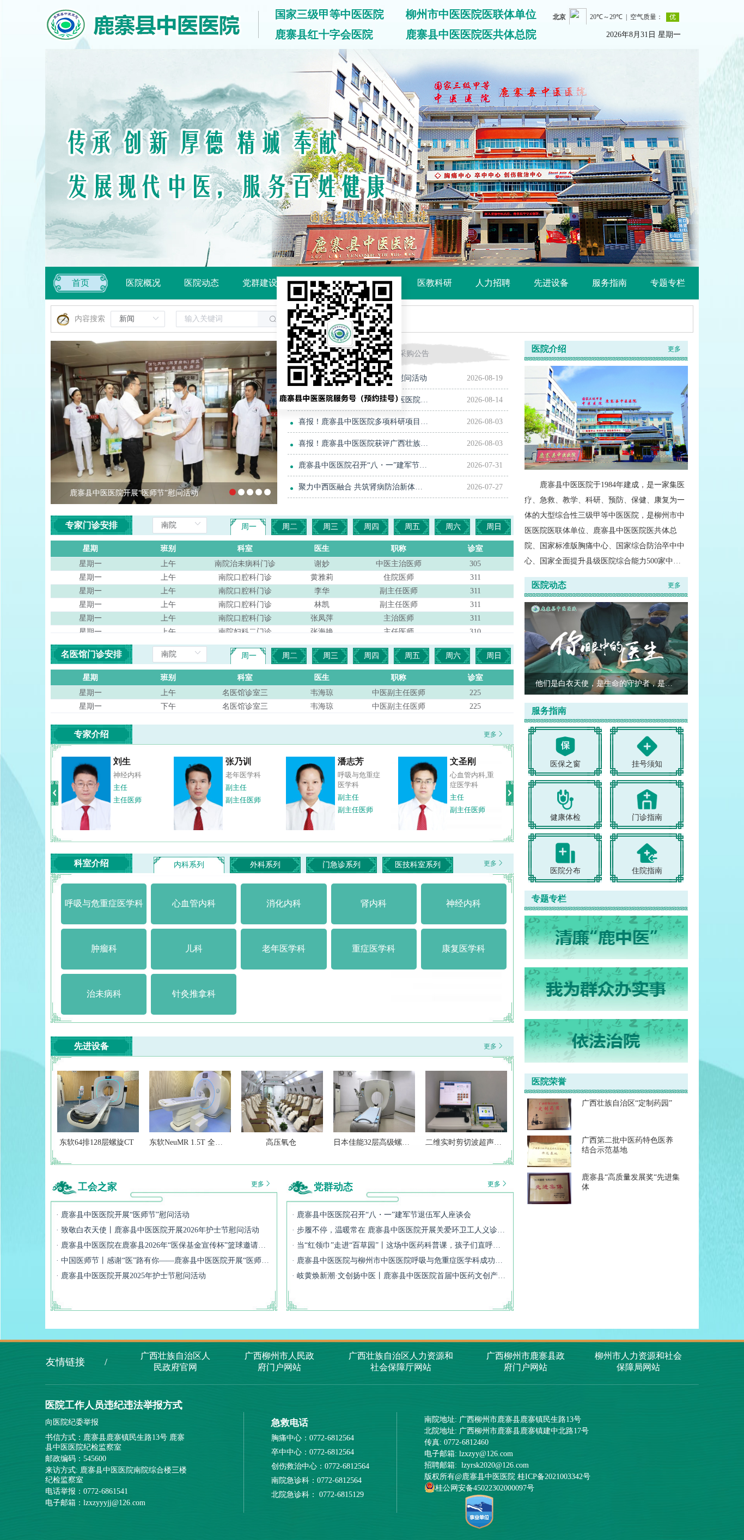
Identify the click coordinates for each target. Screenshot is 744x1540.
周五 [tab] (412, 527)
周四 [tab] (371, 527)
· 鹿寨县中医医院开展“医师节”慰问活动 (123, 1215)
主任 (457, 787)
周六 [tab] (453, 527)
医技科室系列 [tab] (418, 865)
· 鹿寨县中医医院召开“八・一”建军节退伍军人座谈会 (381, 1215)
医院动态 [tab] (310, 353)
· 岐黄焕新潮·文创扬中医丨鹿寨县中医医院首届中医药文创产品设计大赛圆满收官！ (400, 1276)
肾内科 (460, 775)
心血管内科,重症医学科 (135, 780)
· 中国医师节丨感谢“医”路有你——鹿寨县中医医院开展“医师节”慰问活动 (164, 1260)
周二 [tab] (289, 527)
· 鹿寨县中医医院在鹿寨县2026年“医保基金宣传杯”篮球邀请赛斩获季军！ (164, 1245)
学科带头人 (131, 797)
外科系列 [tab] (265, 865)
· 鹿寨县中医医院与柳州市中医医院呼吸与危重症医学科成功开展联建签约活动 (400, 1260)
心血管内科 (243, 775)
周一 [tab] (249, 527)
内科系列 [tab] (189, 865)
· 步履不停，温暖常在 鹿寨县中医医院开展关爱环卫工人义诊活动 (400, 1230)
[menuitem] (143, 283)
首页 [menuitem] (80, 282)
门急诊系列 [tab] (341, 865)
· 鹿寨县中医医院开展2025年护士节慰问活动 (131, 1276)
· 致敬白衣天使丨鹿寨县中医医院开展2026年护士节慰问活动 (157, 1230)
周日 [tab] (494, 527)
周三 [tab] (330, 527)
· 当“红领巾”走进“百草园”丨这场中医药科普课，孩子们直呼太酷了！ (400, 1245)
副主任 (236, 787)
